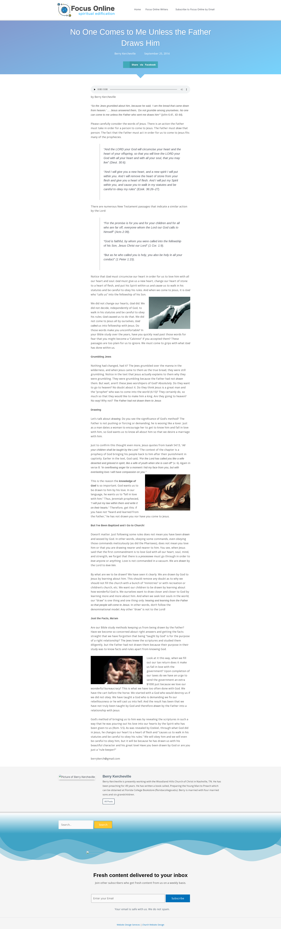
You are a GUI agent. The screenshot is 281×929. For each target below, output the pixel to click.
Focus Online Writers (156, 9)
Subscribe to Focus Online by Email (195, 9)
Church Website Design (153, 924)
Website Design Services (128, 924)
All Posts (108, 801)
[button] (220, 9)
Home (137, 9)
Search (103, 824)
